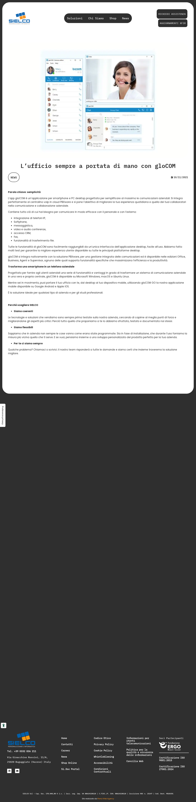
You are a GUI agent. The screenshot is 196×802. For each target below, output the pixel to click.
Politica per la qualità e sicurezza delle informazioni (139, 752)
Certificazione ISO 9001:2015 (172, 759)
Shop (112, 18)
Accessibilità (103, 762)
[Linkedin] (9, 771)
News (125, 18)
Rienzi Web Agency (106, 798)
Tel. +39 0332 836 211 (21, 751)
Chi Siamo (96, 18)
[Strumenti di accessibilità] (3, 725)
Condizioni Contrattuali (102, 770)
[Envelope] (17, 771)
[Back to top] (189, 725)
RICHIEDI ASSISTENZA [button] (172, 14)
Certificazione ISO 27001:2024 (172, 768)
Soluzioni (75, 18)
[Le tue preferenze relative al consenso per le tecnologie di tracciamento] (2, 415)
